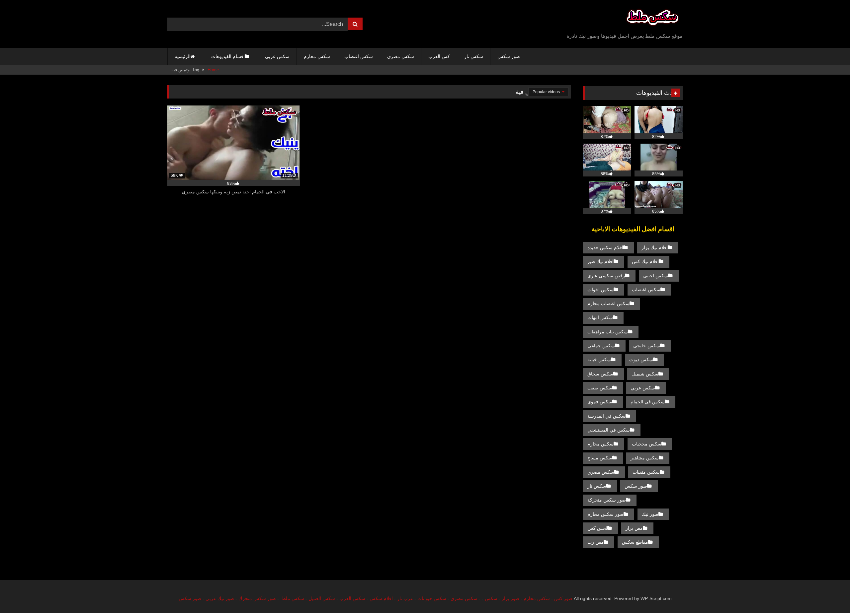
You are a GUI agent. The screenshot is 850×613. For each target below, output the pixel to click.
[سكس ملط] (652, 18)
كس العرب (439, 56)
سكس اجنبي (655, 275)
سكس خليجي (646, 345)
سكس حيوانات (431, 598)
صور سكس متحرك (257, 598)
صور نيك (650, 514)
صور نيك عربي (220, 598)
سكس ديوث (641, 359)
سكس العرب (352, 598)
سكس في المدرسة (606, 416)
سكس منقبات (646, 472)
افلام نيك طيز (600, 261)
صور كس (563, 598)
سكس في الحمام (648, 401)
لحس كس (597, 528)
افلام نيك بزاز (654, 247)
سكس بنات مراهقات (607, 331)
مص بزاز (634, 528)
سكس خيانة (599, 359)
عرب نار (405, 598)
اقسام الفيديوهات (228, 56)
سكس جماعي (601, 345)
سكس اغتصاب (358, 56)
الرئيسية (183, 56)
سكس (491, 598)
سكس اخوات (600, 289)
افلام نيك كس (645, 261)
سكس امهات (600, 317)
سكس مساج (599, 457)
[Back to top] (829, 593)
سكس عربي (277, 56)
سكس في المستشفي (608, 430)
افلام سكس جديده (605, 247)
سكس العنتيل (321, 598)
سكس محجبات (646, 443)
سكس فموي (599, 401)
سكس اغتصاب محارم (608, 303)
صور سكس (508, 56)
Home (213, 69)
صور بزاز (510, 598)
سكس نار (473, 56)
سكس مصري (400, 56)
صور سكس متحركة (606, 500)
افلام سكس (381, 598)
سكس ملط (293, 598)
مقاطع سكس (635, 542)
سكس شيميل (645, 373)
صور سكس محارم (605, 514)
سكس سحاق (600, 373)
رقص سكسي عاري (606, 275)
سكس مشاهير (645, 457)
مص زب (595, 542)
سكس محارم (317, 56)
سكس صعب (599, 387)
